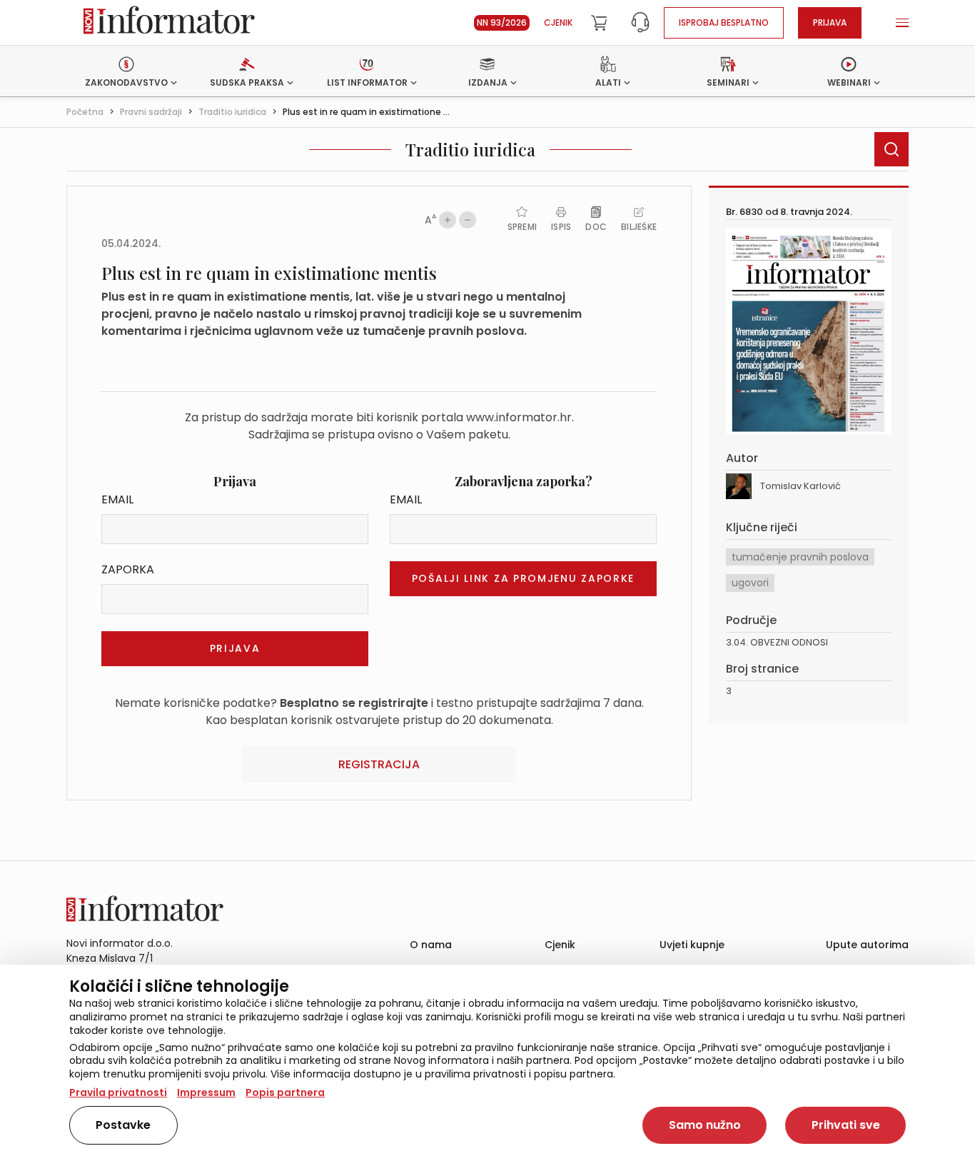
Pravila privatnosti (118, 1092)
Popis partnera (285, 1092)
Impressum (206, 1092)
